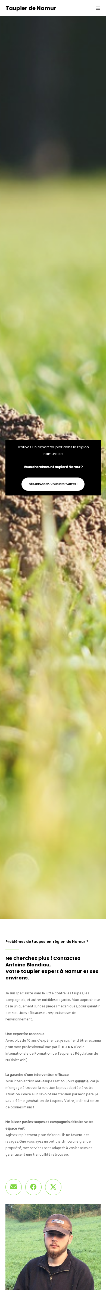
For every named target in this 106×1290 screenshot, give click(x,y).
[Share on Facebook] (33, 1187)
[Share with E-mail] (13, 1187)
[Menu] (96, 8)
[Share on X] (53, 1187)
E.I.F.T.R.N (66, 1047)
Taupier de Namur (30, 8)
